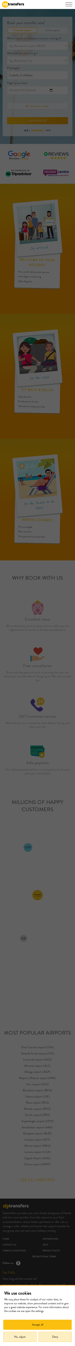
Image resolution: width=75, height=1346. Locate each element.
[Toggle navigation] (69, 6)
